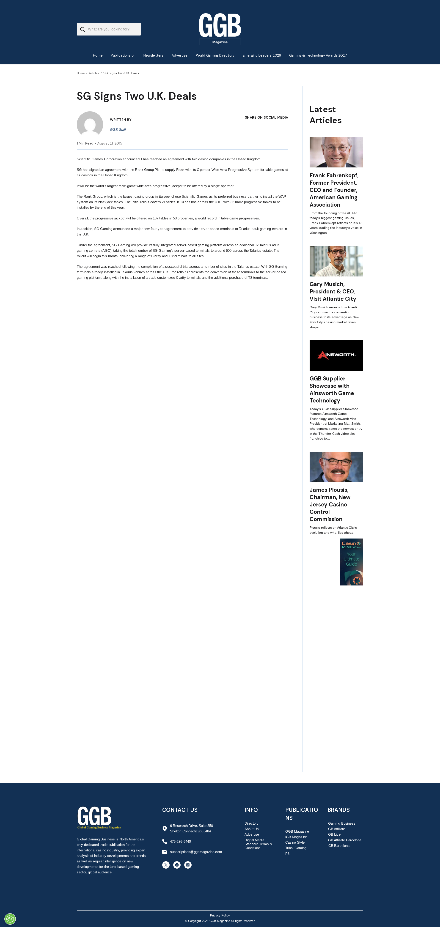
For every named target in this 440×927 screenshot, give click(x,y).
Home (81, 73)
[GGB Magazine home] (220, 29)
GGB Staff (118, 129)
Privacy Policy (220, 915)
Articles (94, 73)
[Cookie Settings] (10, 919)
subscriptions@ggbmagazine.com (196, 852)
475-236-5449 (180, 841)
